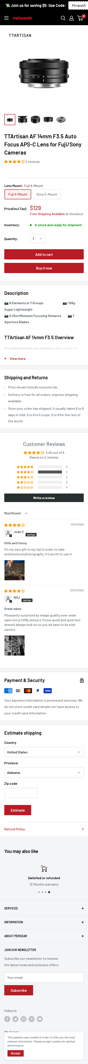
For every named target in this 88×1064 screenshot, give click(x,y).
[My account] (71, 18)
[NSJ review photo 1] (14, 645)
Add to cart (44, 254)
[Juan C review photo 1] (14, 570)
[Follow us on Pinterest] (32, 1019)
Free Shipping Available (47, 214)
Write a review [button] (44, 498)
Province (11, 763)
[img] (14, 525)
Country (10, 742)
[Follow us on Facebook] (7, 1019)
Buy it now (44, 268)
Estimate (18, 810)
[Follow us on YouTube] (40, 1019)
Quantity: (11, 239)
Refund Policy (14, 829)
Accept (15, 1053)
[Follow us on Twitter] (15, 1019)
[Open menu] (6, 18)
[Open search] (63, 18)
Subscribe (19, 990)
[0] (80, 18)
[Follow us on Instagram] (23, 1019)
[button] (14, 161)
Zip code (10, 783)
